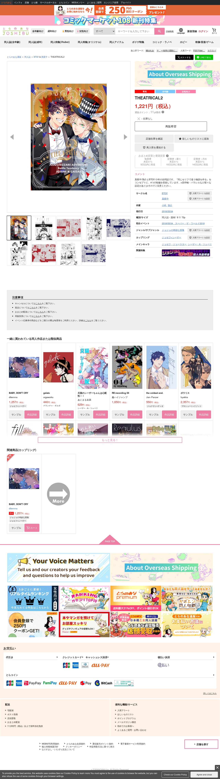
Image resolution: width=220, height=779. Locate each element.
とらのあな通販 (14, 56)
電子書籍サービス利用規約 (132, 743)
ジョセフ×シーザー (18, 406)
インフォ (18, 2)
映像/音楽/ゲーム (204, 42)
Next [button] (125, 137)
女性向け (83, 31)
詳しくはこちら (210, 693)
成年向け (52, 31)
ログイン (203, 31)
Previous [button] (11, 137)
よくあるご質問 (94, 2)
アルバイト (126, 2)
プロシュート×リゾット (191, 406)
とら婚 (34, 2)
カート (33, 527)
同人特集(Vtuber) (60, 42)
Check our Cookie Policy (175, 774)
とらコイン (64, 2)
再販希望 (170, 126)
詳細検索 (170, 31)
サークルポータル (48, 2)
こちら (39, 303)
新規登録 (192, 31)
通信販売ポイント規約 (102, 743)
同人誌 (27, 56)
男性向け (69, 31)
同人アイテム (116, 42)
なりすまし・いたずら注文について (58, 749)
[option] (68, 137)
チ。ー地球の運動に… (167, 50)
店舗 (27, 2)
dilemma (13, 508)
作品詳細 (32, 414)
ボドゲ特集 (138, 42)
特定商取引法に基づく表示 (102, 746)
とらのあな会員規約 (76, 743)
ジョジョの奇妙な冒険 (19, 517)
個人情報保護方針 (50, 746)
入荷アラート (201, 193)
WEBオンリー (78, 2)
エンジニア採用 (111, 2)
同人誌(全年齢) (12, 42)
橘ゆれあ (150, 50)
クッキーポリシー (74, 746)
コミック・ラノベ (162, 42)
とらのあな (6, 2)
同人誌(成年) (35, 42)
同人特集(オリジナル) (89, 42)
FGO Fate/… (199, 50)
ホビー (183, 42)
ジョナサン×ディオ (155, 406)
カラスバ (212, 50)
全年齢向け (37, 31)
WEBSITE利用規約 (50, 743)
